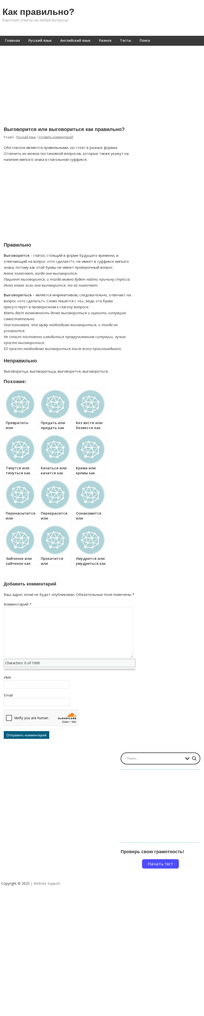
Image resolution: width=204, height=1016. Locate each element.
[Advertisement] (102, 82)
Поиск (145, 40)
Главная (12, 40)
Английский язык (75, 40)
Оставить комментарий (55, 137)
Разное (105, 40)
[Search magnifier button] (194, 758)
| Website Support (45, 883)
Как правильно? (38, 12)
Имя (7, 677)
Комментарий (17, 604)
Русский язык (40, 40)
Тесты (125, 40)
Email (8, 695)
